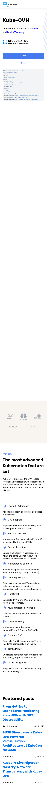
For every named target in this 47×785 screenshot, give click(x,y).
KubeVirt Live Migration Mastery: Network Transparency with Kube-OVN (22, 769)
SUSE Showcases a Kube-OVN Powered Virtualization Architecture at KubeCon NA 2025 (22, 741)
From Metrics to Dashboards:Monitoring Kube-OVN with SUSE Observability (21, 713)
